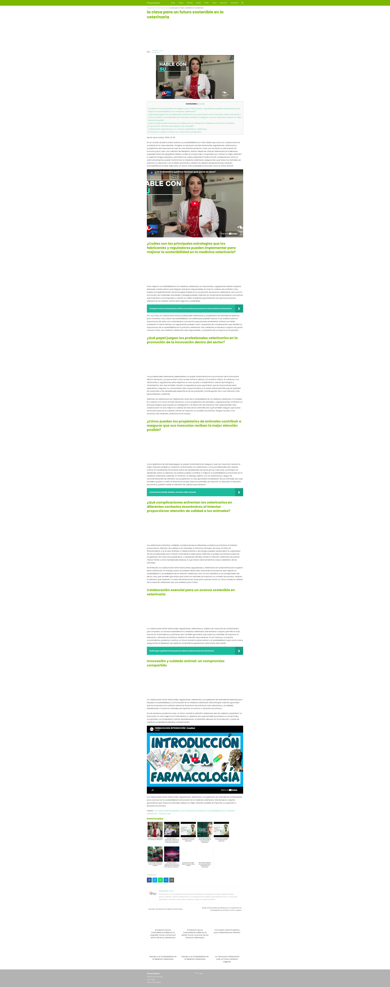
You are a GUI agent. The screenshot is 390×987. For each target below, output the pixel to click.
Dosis (206, 3)
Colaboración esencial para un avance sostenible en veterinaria (177, 129)
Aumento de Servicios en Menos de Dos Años (165, 909)
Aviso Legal (151, 979)
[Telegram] (166, 880)
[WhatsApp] (160, 880)
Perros (181, 3)
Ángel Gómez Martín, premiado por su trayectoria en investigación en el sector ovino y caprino (222, 909)
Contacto (234, 3)
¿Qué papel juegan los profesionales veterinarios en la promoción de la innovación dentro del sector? (194, 114)
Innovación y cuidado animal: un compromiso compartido (174, 132)
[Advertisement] (195, 34)
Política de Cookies (154, 982)
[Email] (171, 880)
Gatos (198, 3)
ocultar (201, 104)
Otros (214, 3)
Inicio (173, 3)
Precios (190, 3)
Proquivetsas (153, 2)
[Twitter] (154, 880)
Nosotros (223, 3)
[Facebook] (149, 880)
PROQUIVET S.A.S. (157, 51)
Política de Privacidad (155, 977)
